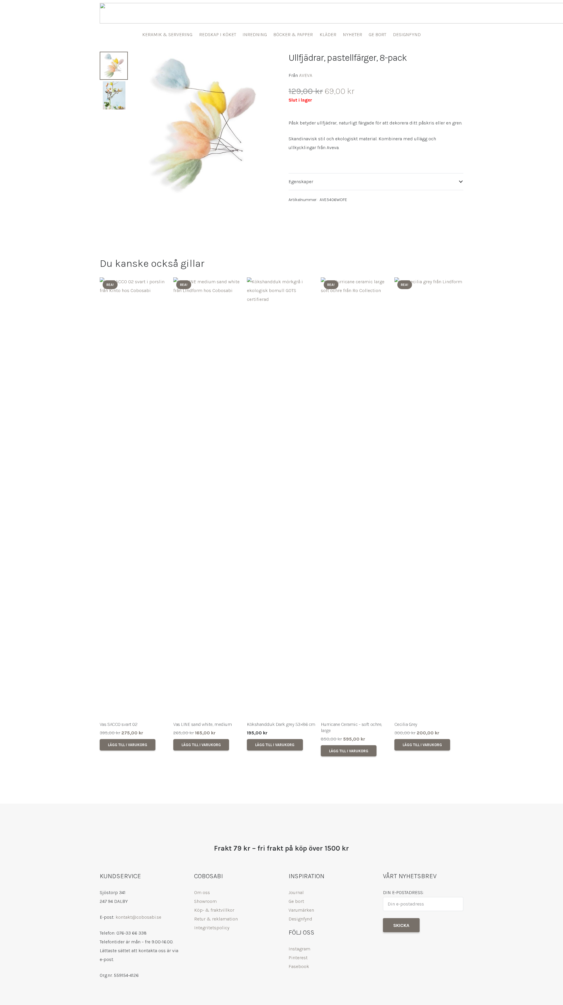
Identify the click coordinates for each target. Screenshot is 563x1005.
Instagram (299, 949)
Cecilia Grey (405, 724)
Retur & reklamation (216, 919)
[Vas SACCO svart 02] (134, 497)
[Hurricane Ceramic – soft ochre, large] (355, 497)
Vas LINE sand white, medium (202, 724)
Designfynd (300, 919)
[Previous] (108, 517)
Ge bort (296, 901)
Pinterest (298, 957)
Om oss (202, 892)
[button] (265, 61)
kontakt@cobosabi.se (138, 917)
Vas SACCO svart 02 (118, 724)
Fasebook (299, 966)
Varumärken (301, 910)
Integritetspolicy (211, 927)
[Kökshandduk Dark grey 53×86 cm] (281, 497)
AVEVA (305, 75)
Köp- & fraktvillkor (214, 910)
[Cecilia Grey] (428, 497)
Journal (296, 892)
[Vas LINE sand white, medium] (207, 497)
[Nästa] (455, 517)
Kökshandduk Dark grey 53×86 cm (281, 724)
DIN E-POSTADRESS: (403, 892)
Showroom (205, 901)
